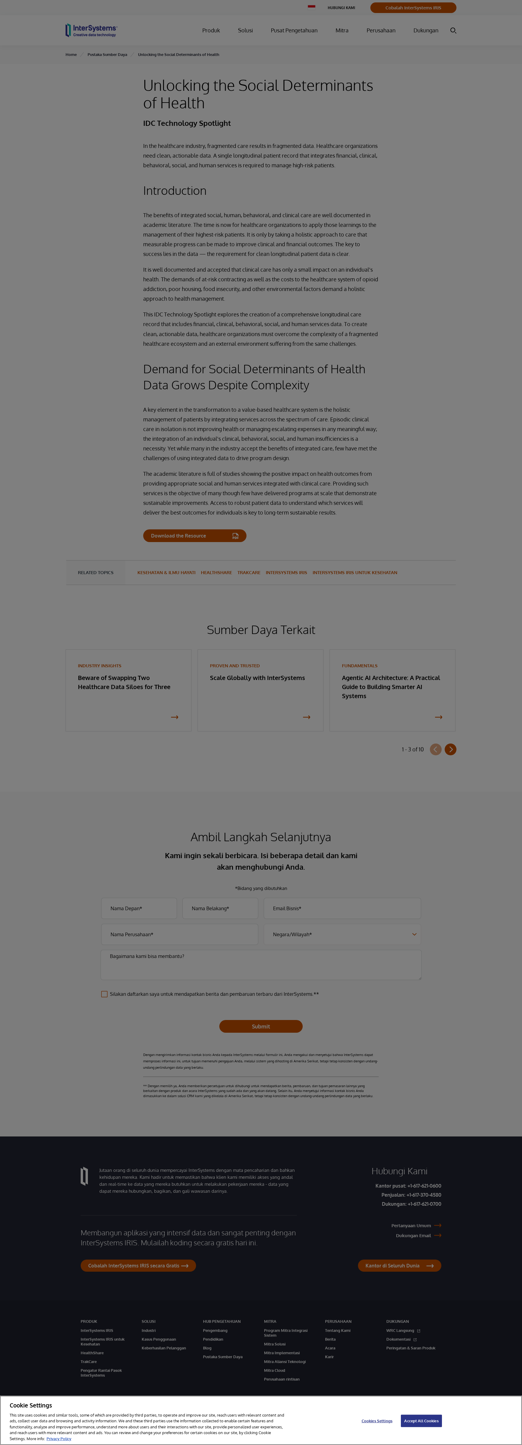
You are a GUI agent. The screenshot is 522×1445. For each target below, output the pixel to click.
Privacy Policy (59, 1438)
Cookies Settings (377, 1420)
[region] (261, 1420)
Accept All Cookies (421, 1420)
